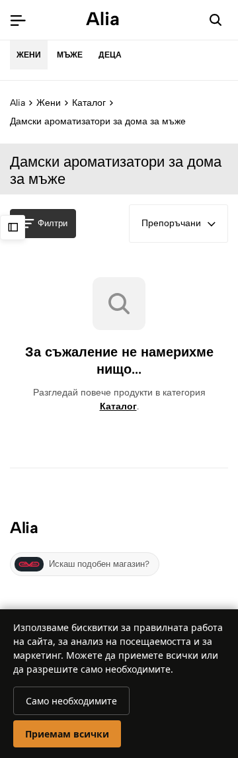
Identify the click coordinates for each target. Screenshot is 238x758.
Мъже (70, 55)
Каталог (89, 102)
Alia (17, 102)
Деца (110, 55)
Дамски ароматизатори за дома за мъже (98, 121)
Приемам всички (67, 734)
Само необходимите (71, 701)
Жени (29, 55)
